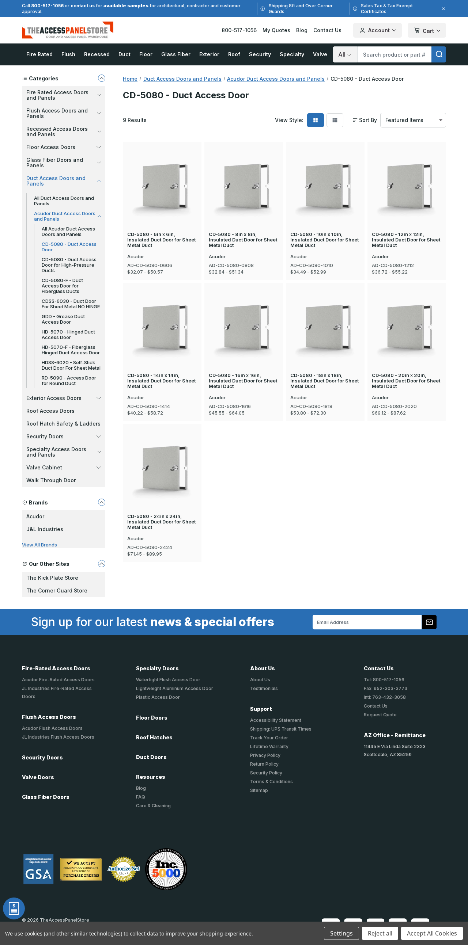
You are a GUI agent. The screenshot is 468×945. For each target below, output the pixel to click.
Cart (428, 31)
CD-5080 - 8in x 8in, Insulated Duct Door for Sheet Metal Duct (243, 240)
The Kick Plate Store (52, 578)
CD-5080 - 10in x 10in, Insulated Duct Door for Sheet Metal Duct (324, 240)
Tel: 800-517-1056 (384, 679)
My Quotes (276, 30)
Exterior (209, 54)
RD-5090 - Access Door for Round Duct (69, 380)
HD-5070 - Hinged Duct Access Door (68, 334)
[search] (438, 54)
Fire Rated (39, 54)
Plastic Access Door (158, 697)
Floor (145, 54)
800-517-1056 (47, 5)
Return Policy (264, 764)
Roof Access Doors (50, 411)
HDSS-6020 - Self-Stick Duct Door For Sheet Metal (71, 365)
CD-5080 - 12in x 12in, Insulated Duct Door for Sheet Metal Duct (406, 240)
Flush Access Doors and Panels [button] (57, 113)
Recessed (97, 54)
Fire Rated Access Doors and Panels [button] (57, 95)
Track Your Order (269, 737)
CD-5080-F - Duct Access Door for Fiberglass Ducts (62, 285)
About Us (260, 679)
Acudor (35, 516)
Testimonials (264, 688)
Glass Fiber (175, 54)
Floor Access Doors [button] (50, 147)
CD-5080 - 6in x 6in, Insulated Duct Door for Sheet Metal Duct (161, 240)
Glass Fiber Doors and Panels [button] (54, 162)
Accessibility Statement (275, 720)
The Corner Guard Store (56, 590)
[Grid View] (315, 120)
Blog (301, 30)
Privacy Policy (265, 755)
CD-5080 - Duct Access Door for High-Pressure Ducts (69, 264)
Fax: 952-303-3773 (385, 688)
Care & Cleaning (153, 805)
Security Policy (266, 773)
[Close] (442, 8)
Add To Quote (162, 198)
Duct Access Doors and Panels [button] (56, 181)
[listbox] (413, 120)
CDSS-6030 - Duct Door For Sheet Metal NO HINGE (71, 303)
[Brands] (101, 502)
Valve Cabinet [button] (44, 467)
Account (379, 30)
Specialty (292, 54)
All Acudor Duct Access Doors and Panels (68, 231)
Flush (68, 54)
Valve (320, 54)
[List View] (335, 120)
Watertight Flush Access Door (168, 679)
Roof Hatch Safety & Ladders (63, 423)
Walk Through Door (51, 480)
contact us (83, 5)
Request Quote (380, 714)
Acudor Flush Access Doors (52, 728)
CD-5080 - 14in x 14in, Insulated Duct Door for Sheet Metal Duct (161, 381)
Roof (234, 54)
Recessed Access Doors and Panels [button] (57, 131)
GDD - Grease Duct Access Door (63, 319)
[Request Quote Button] (14, 908)
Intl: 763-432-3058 (385, 697)
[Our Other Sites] (101, 563)
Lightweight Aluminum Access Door (174, 688)
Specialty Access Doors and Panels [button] (56, 452)
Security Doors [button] (45, 436)
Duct (124, 54)
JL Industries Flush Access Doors (58, 737)
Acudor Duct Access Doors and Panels (64, 216)
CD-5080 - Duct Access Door (69, 246)
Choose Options (162, 174)
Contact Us (327, 30)
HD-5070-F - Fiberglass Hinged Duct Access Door (71, 349)
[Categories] (101, 78)
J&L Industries (44, 529)
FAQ (140, 797)
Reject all (380, 933)
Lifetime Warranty (269, 746)
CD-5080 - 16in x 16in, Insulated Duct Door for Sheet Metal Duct (243, 381)
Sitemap (259, 790)
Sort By (368, 120)
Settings (341, 933)
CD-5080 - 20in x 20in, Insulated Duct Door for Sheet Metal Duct (406, 381)
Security (260, 54)
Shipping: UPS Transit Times (281, 729)
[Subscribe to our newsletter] (429, 622)
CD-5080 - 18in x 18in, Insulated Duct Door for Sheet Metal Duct (324, 381)
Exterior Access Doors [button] (54, 398)
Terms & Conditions (271, 781)
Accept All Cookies (432, 933)
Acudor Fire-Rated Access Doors (58, 679)
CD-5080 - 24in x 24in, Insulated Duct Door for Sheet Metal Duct (161, 522)
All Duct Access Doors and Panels (64, 200)
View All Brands (39, 545)
